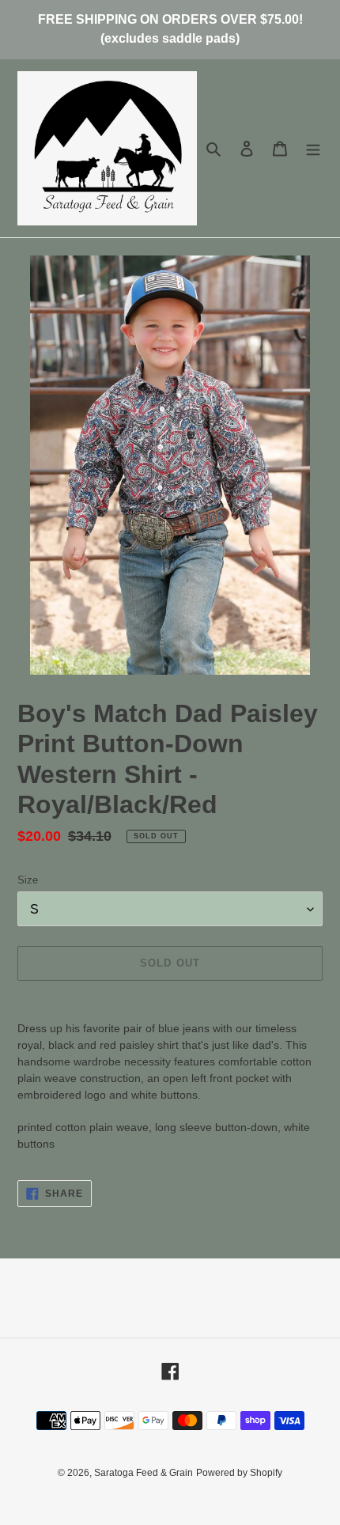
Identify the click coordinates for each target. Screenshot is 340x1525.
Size (27, 880)
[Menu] (313, 148)
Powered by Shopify (239, 1472)
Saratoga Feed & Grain (143, 1472)
